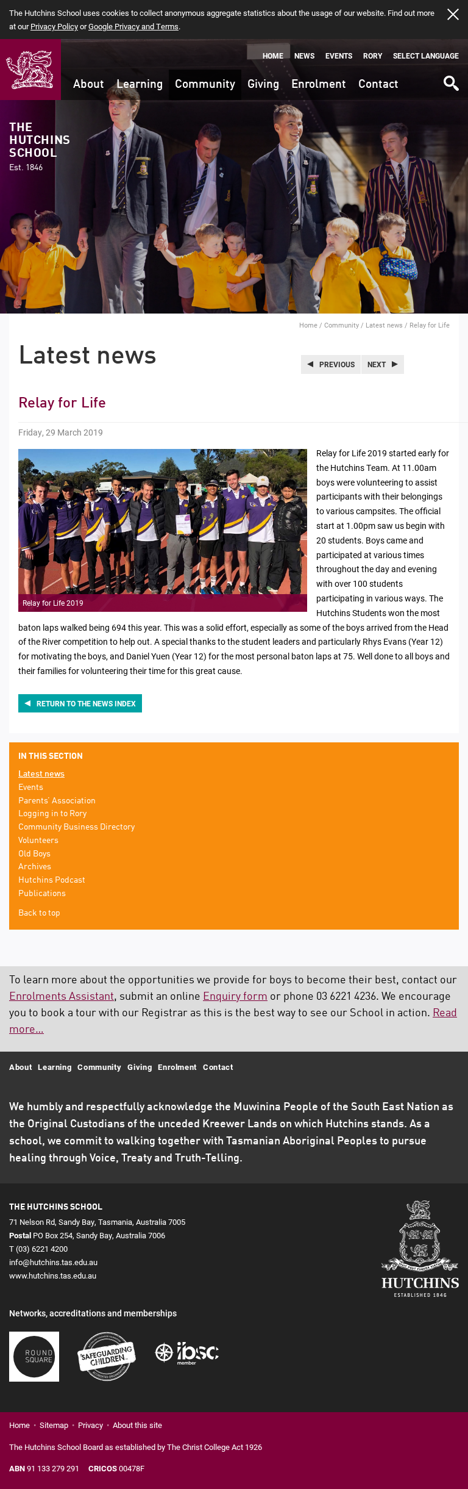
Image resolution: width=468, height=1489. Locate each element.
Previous (337, 364)
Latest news (384, 324)
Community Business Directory (76, 827)
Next (376, 364)
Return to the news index (86, 703)
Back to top (39, 913)
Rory (372, 55)
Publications (42, 893)
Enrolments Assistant (61, 996)
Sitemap (54, 1424)
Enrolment (318, 84)
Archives (34, 867)
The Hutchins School (39, 147)
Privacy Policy (54, 26)
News (304, 55)
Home (273, 55)
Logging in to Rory (52, 813)
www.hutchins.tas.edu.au (52, 1275)
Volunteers (38, 840)
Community (205, 84)
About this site (137, 1424)
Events (338, 55)
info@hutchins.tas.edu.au (53, 1262)
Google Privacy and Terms (133, 26)
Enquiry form (235, 996)
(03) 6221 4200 (42, 1248)
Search (450, 79)
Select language (426, 55)
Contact (378, 84)
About (88, 84)
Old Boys (34, 854)
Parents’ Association (57, 801)
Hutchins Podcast (51, 880)
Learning (139, 84)
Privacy (90, 1424)
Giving (263, 84)
